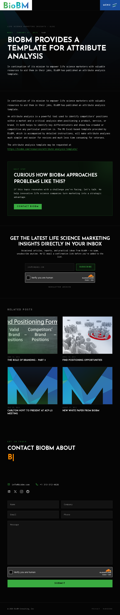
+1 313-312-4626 (49, 484)
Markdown (107, 609)
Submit (60, 583)
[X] (15, 491)
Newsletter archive (60, 287)
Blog (52, 26)
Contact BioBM (28, 207)
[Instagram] (21, 491)
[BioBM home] (16, 5)
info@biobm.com (20, 484)
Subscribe (85, 267)
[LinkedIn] (9, 491)
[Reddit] (27, 491)
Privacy (96, 609)
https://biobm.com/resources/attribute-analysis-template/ (43, 149)
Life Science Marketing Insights (27, 26)
